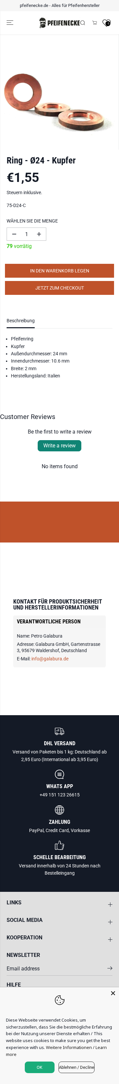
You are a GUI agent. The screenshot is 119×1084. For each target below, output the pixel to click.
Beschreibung (21, 320)
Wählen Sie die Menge (32, 221)
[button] (11, 23)
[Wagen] (94, 23)
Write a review (59, 445)
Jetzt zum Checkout (59, 288)
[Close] (113, 993)
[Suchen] (83, 23)
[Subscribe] (109, 969)
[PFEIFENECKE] (59, 23)
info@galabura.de (49, 658)
